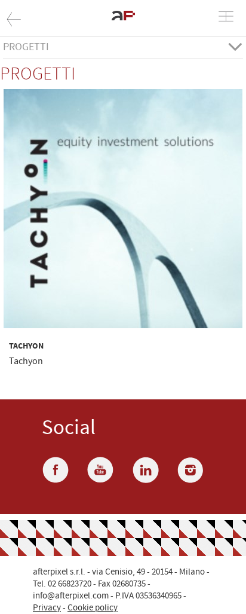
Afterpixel (37, 21)
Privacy (47, 607)
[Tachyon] (123, 209)
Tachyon (26, 346)
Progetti (26, 48)
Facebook (55, 470)
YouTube (100, 470)
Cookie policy (92, 607)
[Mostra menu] (226, 16)
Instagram (190, 470)
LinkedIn (145, 470)
